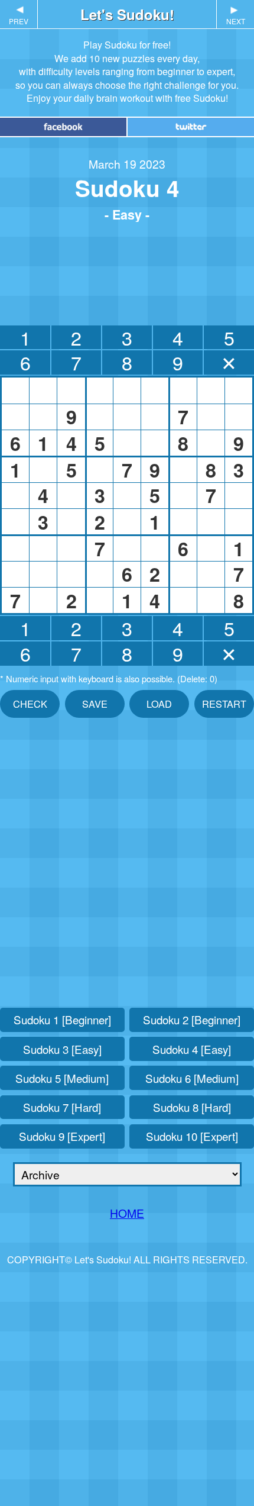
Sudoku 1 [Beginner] (62, 1019)
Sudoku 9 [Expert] (62, 1136)
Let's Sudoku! (127, 14)
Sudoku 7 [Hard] (62, 1107)
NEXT (235, 15)
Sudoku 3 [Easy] (62, 1049)
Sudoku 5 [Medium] (62, 1078)
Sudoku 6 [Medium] (192, 1078)
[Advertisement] (127, 270)
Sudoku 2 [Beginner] (191, 1019)
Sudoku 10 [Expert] (192, 1136)
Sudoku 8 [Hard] (192, 1107)
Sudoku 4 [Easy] (191, 1049)
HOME (127, 1213)
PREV (18, 15)
